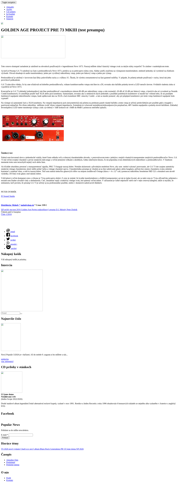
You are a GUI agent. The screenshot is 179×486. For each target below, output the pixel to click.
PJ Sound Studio (8, 196)
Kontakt (9, 16)
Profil (8, 478)
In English (10, 14)
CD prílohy (11, 12)
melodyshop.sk (27, 205)
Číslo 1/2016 (6, 214)
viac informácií (7, 361)
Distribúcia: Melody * (10, 205)
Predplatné (10, 462)
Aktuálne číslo (12, 460)
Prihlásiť (5, 438)
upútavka (5, 359)
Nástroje (9, 19)
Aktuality (10, 7)
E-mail (4, 435)
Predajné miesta (12, 465)
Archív (9, 9)
